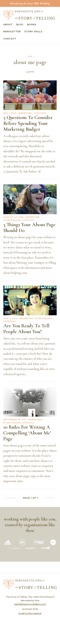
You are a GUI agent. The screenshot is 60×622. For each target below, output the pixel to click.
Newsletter (12, 31)
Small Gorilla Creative (30, 613)
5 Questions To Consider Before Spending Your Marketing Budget (28, 123)
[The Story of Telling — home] (29, 15)
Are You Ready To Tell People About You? (26, 329)
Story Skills (33, 31)
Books (31, 24)
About (8, 24)
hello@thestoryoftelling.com (30, 604)
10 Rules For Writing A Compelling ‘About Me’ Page (27, 433)
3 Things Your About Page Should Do (29, 227)
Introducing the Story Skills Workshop (30, 3)
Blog (20, 24)
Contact (9, 38)
